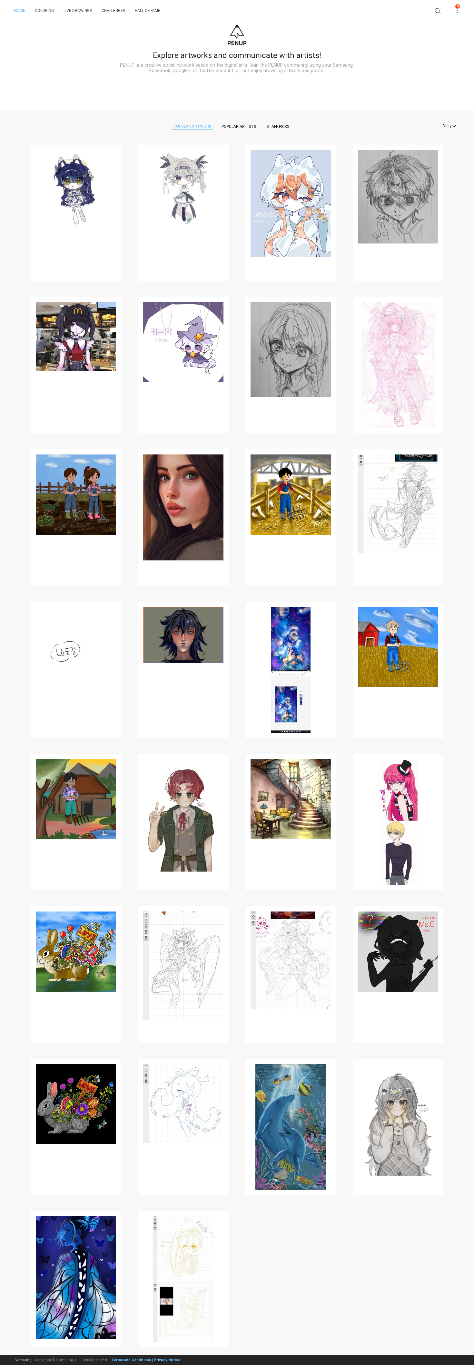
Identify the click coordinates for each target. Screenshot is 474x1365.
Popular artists (239, 126)
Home (19, 10)
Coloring (44, 10)
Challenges (113, 10)
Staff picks (277, 126)
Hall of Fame (147, 10)
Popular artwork (192, 126)
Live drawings (78, 10)
